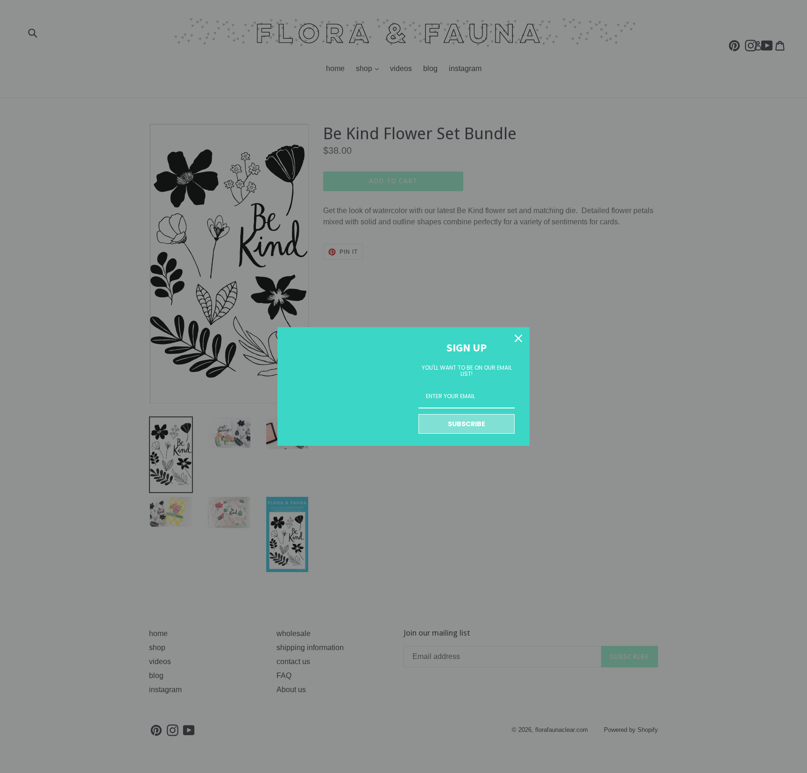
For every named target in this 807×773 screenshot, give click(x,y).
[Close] (518, 338)
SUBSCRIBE (466, 424)
